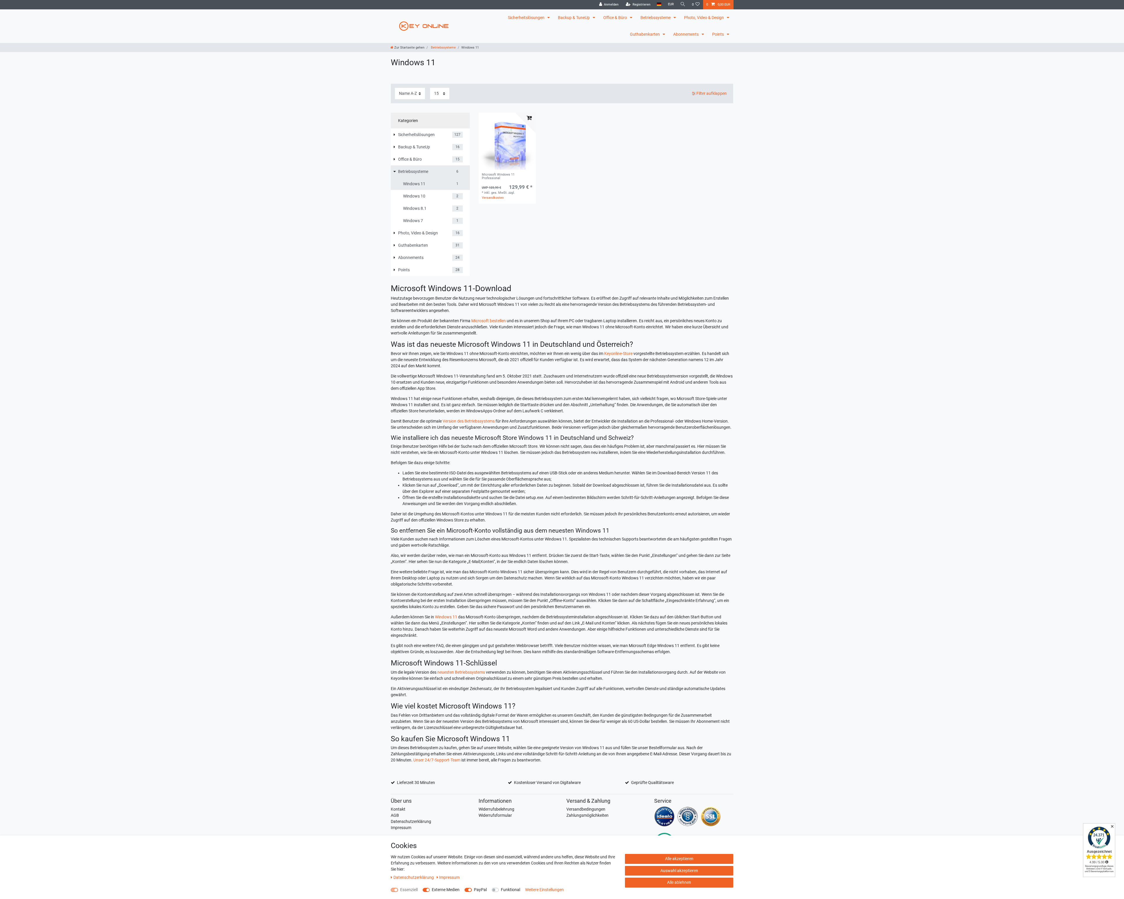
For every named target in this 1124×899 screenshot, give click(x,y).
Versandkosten (493, 198)
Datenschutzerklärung (411, 821)
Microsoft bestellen (488, 320)
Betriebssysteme (655, 17)
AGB (395, 815)
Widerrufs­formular (495, 815)
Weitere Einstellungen (544, 889)
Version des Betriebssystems (469, 421)
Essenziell (409, 889)
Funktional (510, 889)
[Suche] (683, 4)
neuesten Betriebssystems (461, 672)
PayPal (480, 889)
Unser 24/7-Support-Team (436, 760)
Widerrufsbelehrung (496, 809)
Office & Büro (615, 17)
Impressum (401, 827)
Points (718, 34)
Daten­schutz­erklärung (414, 877)
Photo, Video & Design (704, 17)
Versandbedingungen (585, 809)
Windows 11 (446, 617)
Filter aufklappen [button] (711, 93)
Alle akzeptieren (679, 858)
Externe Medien (446, 889)
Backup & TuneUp (574, 17)
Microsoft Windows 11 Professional (498, 176)
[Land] (659, 4)
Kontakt (398, 809)
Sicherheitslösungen (526, 17)
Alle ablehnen (679, 882)
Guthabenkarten (645, 34)
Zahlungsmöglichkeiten (587, 815)
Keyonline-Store (618, 353)
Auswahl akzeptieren (679, 870)
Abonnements (686, 34)
